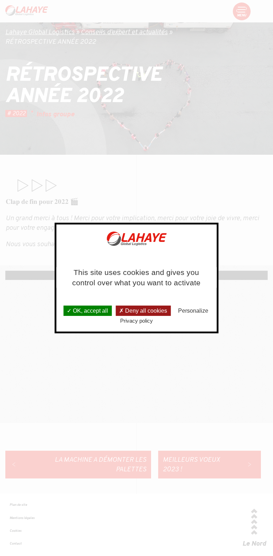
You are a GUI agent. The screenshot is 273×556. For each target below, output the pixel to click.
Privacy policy (136, 321)
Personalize (193, 311)
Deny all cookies (145, 311)
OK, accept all (89, 311)
